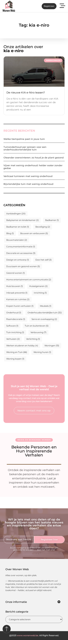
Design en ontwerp (17, 259)
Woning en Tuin (16, 352)
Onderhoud (13, 312)
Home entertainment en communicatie (28, 279)
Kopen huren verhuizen (19, 306)
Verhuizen (13, 339)
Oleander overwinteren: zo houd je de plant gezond (33, 157)
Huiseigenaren (38, 286)
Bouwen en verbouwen (34, 233)
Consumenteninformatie (20, 246)
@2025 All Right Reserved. (34, 635)
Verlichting (33, 339)
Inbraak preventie (16, 292)
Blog (10, 233)
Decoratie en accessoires (20, 253)
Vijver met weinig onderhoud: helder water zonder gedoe (32, 167)
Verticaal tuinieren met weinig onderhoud (27, 176)
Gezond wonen (15, 273)
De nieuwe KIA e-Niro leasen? (25, 92)
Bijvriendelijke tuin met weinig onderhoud (28, 184)
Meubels (45, 306)
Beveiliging (42, 226)
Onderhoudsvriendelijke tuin (45, 312)
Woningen (51, 345)
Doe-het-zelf (43, 259)
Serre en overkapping (44, 319)
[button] (62, 6)
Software (12, 325)
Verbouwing (38, 332)
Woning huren (42, 352)
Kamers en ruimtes (17, 299)
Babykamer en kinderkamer (22, 220)
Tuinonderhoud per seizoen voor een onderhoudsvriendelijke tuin (24, 148)
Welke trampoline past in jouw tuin (24, 139)
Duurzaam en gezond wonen (23, 266)
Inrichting (40, 292)
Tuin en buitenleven (36, 325)
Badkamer (52, 220)
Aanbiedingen (15, 213)
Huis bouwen (14, 286)
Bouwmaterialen (16, 240)
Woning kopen (15, 358)
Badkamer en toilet (17, 226)
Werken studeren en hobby (22, 345)
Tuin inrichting (15, 332)
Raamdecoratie (15, 319)
